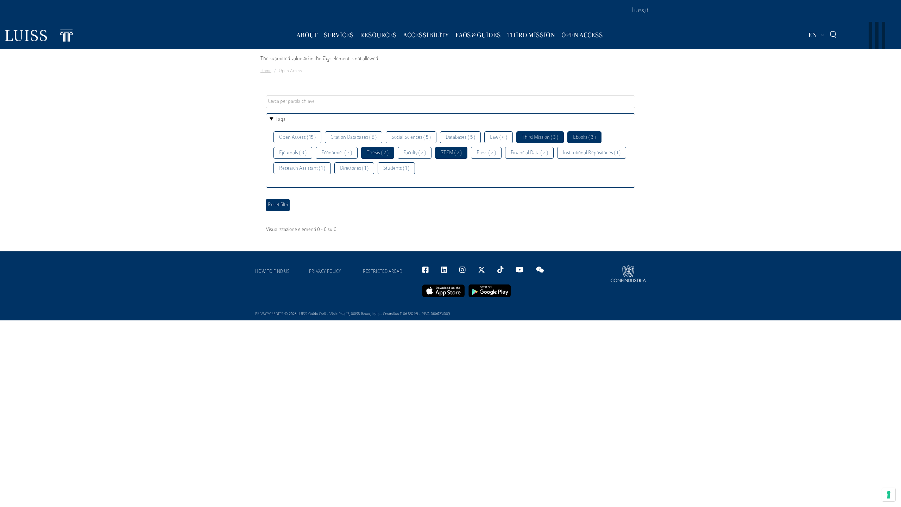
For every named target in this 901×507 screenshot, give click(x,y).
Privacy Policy (325, 272)
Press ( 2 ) (486, 153)
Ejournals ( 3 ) (293, 153)
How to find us (272, 272)
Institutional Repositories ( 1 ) (591, 153)
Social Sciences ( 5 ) (411, 137)
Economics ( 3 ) (336, 153)
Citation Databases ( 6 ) (353, 137)
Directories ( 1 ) (354, 168)
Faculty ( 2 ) (414, 153)
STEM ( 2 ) (451, 153)
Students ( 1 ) (396, 168)
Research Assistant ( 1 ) (302, 168)
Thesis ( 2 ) (378, 153)
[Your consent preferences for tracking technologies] (888, 494)
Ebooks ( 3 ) (584, 137)
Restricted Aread (382, 272)
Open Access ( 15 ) (297, 137)
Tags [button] (280, 119)
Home (265, 71)
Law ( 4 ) (498, 137)
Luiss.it (639, 11)
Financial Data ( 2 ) (529, 153)
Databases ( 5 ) (460, 137)
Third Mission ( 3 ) (540, 137)
